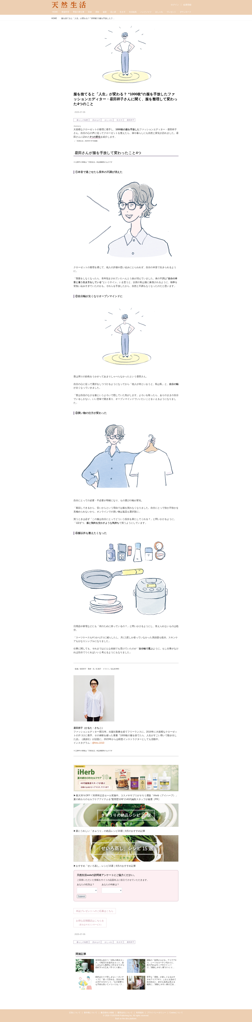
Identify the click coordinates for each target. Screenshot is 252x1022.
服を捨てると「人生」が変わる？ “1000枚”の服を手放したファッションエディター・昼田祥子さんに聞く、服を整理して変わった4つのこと (125, 99)
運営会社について (125, 1012)
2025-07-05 (80, 112)
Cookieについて (176, 1012)
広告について (74, 1012)
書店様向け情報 (107, 1012)
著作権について (90, 1012)
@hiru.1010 (98, 743)
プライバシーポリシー (156, 1012)
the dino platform (129, 1018)
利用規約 (140, 1012)
